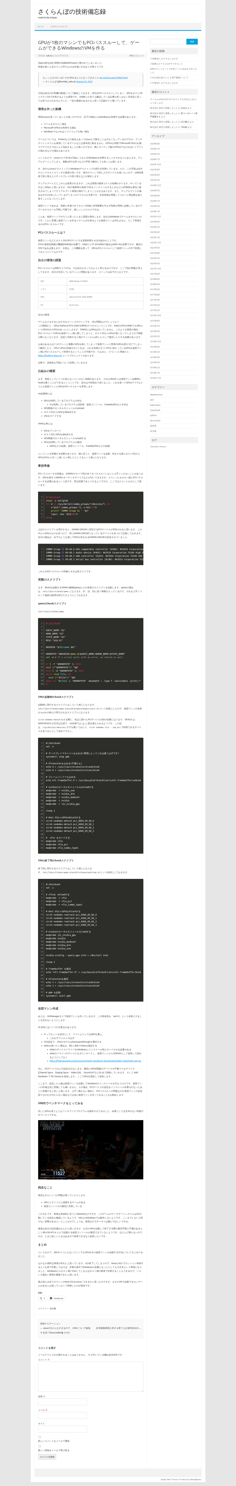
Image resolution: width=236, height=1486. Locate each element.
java (152, 400)
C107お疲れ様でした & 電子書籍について (169, 77)
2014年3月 (155, 362)
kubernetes (155, 405)
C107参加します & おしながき (164, 83)
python (153, 415)
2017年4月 (155, 300)
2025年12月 (155, 164)
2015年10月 (155, 315)
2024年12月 (155, 185)
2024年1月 (155, 211)
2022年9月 (155, 248)
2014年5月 (155, 352)
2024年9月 (155, 190)
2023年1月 (155, 237)
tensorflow (155, 420)
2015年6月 (155, 331)
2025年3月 (155, 180)
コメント (44, 1359)
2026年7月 (155, 149)
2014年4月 (155, 357)
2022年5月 (155, 258)
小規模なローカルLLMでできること (166, 64)
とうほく (154, 103)
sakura (49, 55)
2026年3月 (155, 154)
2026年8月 (155, 143)
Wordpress (196, 1479)
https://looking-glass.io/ (50, 355)
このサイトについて (58, 26)
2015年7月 (155, 326)
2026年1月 (155, 159)
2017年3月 (155, 305)
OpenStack (155, 410)
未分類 (53, 1308)
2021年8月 (155, 274)
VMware (162, 447)
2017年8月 (155, 295)
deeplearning (156, 394)
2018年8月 (155, 279)
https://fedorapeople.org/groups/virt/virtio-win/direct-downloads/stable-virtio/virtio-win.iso (95, 1061)
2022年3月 (155, 263)
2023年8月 (155, 221)
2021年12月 (155, 268)
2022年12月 (155, 242)
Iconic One (165, 1479)
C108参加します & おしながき (164, 58)
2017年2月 (155, 310)
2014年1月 (155, 373)
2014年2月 (155, 367)
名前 (41, 1396)
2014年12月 (155, 341)
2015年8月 (155, 321)
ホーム (41, 26)
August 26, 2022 (84, 81)
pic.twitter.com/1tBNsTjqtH (113, 77)
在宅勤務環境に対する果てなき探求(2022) (118, 1328)
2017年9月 (155, 289)
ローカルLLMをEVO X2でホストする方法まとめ (172, 99)
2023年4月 (155, 232)
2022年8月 (155, 253)
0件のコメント (136, 55)
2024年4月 (155, 206)
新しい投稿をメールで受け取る (54, 1450)
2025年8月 (155, 169)
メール (43, 1410)
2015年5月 (155, 336)
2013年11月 (155, 378)
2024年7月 (155, 201)
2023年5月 (155, 227)
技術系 (153, 426)
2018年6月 (155, 284)
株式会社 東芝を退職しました (164, 108)
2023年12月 (155, 216)
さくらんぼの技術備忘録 (72, 11)
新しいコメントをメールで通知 (54, 1441)
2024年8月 (155, 195)
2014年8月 (155, 347)
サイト (41, 1423)
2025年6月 (155, 175)
